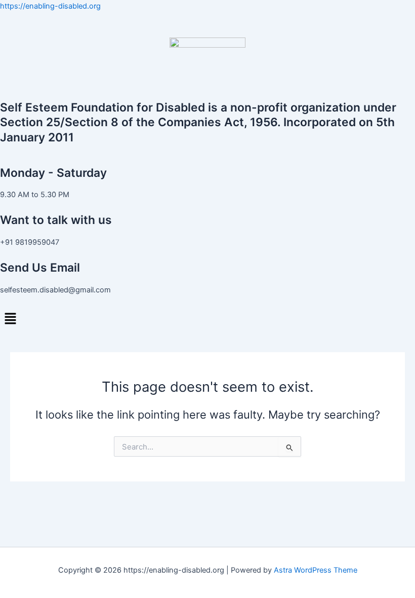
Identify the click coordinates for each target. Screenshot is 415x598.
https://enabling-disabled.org (50, 6)
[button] (207, 318)
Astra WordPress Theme (315, 570)
